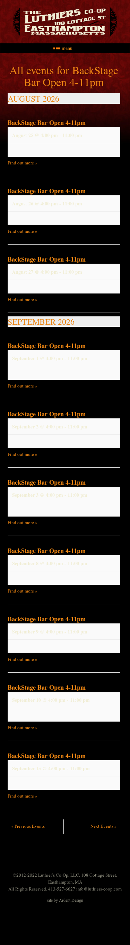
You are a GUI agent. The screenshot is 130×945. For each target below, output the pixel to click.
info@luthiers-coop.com (99, 889)
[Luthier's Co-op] (65, 21)
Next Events (103, 826)
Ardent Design (71, 900)
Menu (67, 48)
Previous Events (28, 826)
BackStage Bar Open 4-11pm (47, 122)
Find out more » (22, 163)
